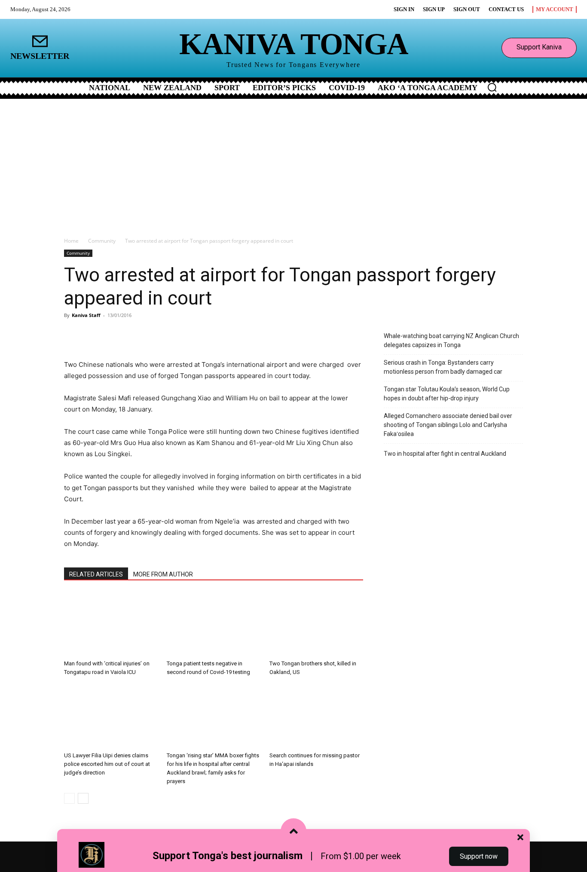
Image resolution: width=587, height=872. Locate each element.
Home (71, 240)
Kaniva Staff (86, 315)
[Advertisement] (293, 163)
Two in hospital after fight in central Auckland (445, 453)
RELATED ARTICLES (96, 574)
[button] (492, 87)
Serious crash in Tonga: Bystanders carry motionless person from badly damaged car (443, 367)
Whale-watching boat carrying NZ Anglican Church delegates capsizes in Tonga (451, 340)
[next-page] (83, 798)
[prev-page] (69, 798)
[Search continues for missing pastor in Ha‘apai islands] (316, 716)
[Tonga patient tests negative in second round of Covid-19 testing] (213, 624)
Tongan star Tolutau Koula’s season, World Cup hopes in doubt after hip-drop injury (447, 394)
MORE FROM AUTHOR (163, 574)
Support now (479, 856)
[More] (165, 334)
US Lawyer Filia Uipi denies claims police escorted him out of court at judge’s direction (107, 764)
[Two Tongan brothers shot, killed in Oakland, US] (316, 624)
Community (102, 240)
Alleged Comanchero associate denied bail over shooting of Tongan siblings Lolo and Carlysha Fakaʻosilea (448, 424)
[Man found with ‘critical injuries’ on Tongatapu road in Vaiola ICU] (111, 624)
